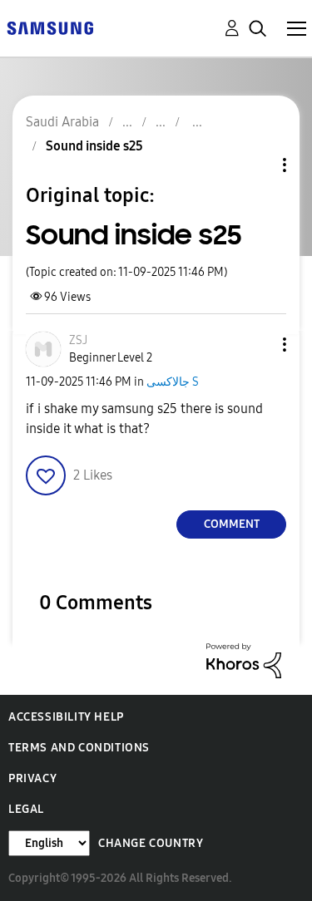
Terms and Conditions (79, 748)
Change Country (150, 843)
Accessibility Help (66, 717)
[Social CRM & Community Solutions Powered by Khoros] (243, 659)
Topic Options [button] (256, 165)
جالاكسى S (172, 382)
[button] (257, 344)
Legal (26, 809)
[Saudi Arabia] (50, 27)
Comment (232, 524)
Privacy (32, 778)
